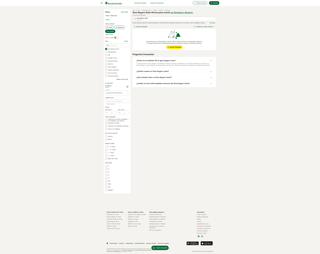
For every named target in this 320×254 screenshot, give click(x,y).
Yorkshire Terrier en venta (114, 219)
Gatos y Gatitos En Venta (135, 212)
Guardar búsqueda (141, 26)
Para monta (110, 31)
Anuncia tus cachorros (203, 228)
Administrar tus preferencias (114, 251)
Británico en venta (133, 217)
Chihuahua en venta (113, 214)
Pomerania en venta (113, 221)
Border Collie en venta (113, 224)
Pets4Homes (114, 243)
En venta (109, 27)
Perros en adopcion (155, 230)
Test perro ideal (201, 233)
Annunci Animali (151, 243)
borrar (126, 41)
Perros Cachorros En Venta (115, 212)
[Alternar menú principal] (101, 3)
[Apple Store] (206, 243)
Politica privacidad (202, 217)
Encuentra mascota (140, 3)
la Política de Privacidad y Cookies (143, 250)
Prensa (199, 221)
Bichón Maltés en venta (114, 217)
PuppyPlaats (129, 243)
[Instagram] (202, 236)
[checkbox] (106, 49)
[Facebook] (198, 236)
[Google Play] (193, 243)
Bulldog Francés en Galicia (157, 224)
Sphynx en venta (133, 219)
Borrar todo (124, 12)
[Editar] (127, 86)
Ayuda (198, 219)
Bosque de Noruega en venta (137, 214)
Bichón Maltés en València (157, 219)
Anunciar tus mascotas (204, 226)
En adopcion (119, 27)
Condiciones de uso (203, 224)
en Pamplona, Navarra (182, 12)
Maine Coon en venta (134, 224)
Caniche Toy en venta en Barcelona (156, 227)
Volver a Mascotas (111, 15)
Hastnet (121, 243)
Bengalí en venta (133, 221)
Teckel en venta (111, 226)
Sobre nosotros (201, 214)
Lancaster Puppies (163, 243)
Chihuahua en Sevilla (155, 221)
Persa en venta (132, 226)
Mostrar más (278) (122, 79)
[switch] (116, 37)
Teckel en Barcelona (155, 214)
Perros (108, 19)
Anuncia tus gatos (202, 231)
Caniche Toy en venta (113, 228)
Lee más (212, 23)
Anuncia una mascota (157, 3)
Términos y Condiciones (128, 250)
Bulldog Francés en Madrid (157, 217)
